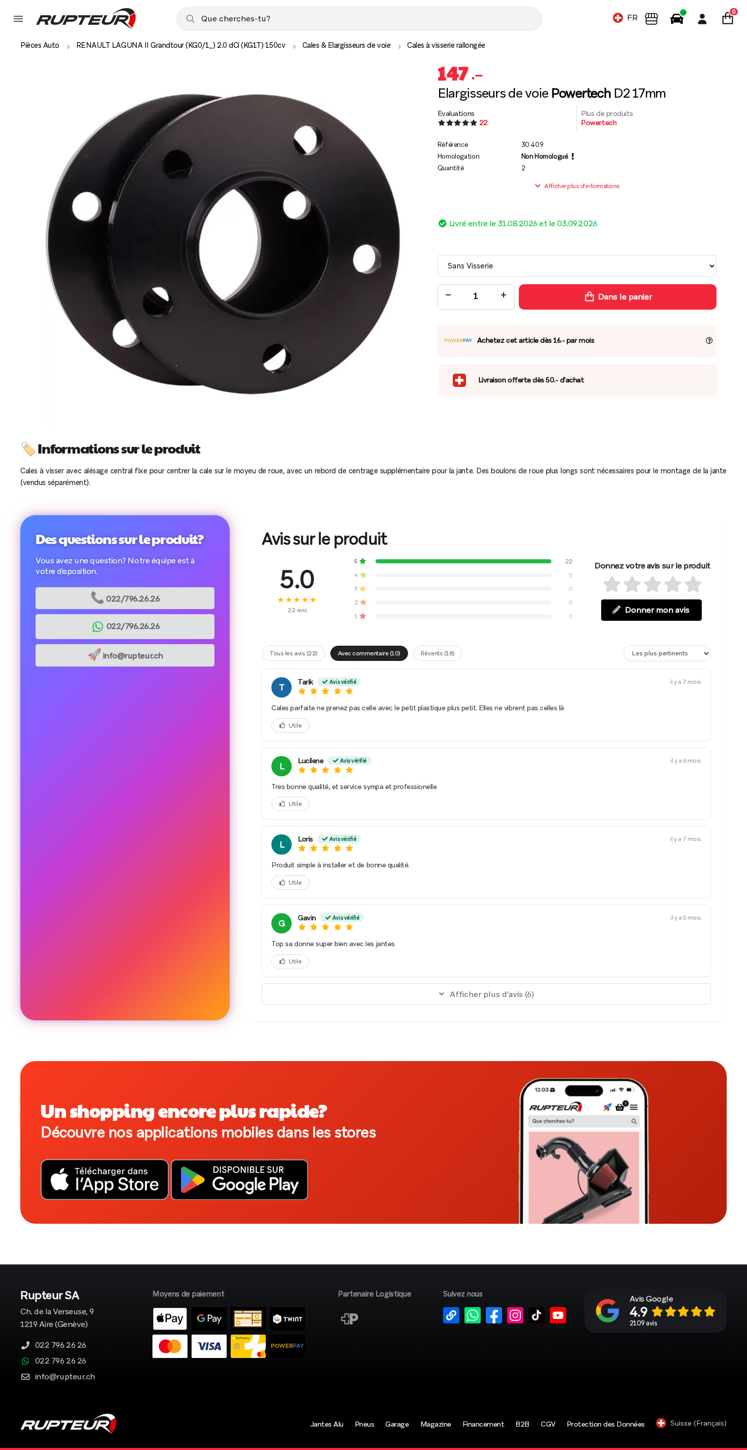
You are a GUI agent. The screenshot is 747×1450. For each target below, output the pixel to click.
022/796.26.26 (125, 597)
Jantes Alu (327, 1424)
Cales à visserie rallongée (446, 45)
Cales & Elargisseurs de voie (346, 45)
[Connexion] (702, 19)
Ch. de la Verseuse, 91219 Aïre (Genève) (57, 1310)
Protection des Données (606, 1424)
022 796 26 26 (60, 1345)
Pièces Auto (39, 45)
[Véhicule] (677, 19)
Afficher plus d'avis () (492, 994)
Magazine (435, 1424)
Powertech (598, 122)
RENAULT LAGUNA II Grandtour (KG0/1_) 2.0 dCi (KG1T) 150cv (181, 45)
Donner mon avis (657, 610)
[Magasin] (651, 19)
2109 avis (644, 1323)
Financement (483, 1424)
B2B (522, 1424)
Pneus (365, 1424)
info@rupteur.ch (125, 654)
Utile (295, 725)
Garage (397, 1424)
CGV (548, 1424)
